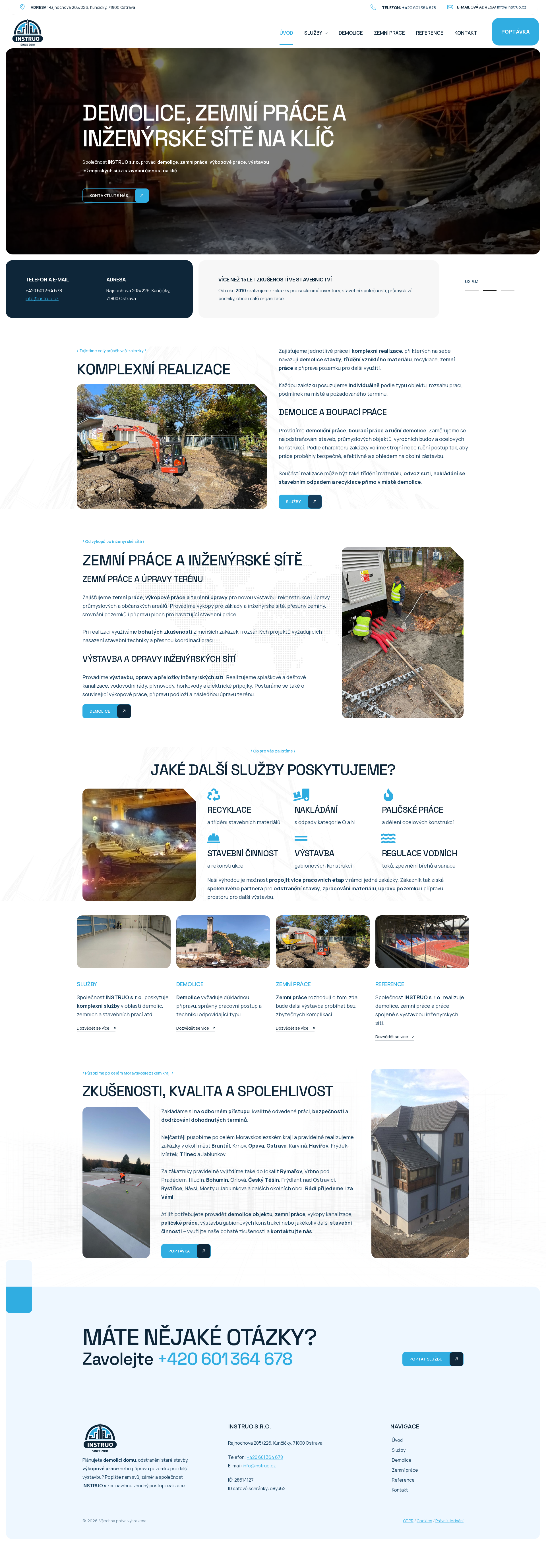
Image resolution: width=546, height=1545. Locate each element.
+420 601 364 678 (419, 7)
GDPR (408, 1520)
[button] (472, 290)
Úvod (286, 33)
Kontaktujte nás (109, 195)
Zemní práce (389, 33)
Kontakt (465, 33)
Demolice (351, 33)
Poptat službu (426, 1359)
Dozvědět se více (93, 1028)
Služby (313, 33)
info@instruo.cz (511, 7)
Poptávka (515, 31)
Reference (429, 33)
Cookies (424, 1520)
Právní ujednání (449, 1520)
